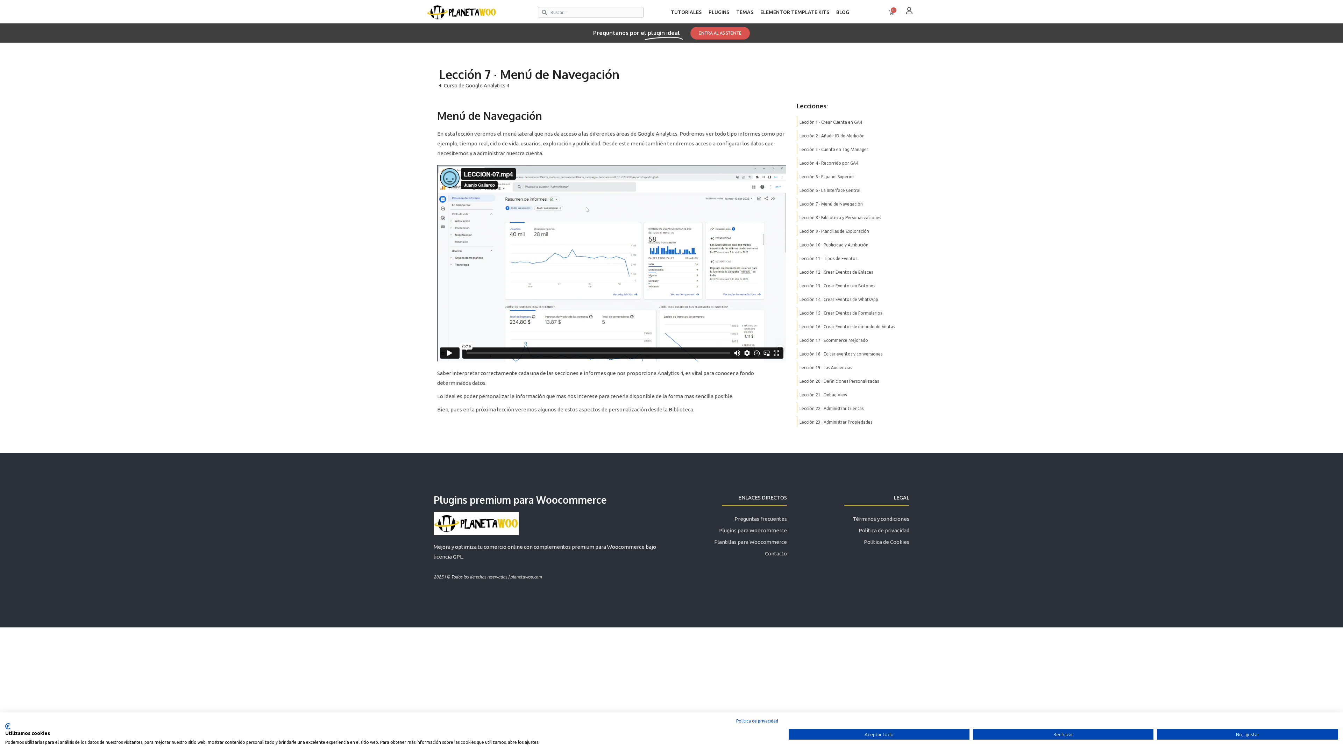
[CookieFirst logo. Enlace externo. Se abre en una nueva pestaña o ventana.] (7, 726)
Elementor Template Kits (794, 12)
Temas (744, 12)
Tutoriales (686, 12)
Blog (842, 12)
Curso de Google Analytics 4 (476, 85)
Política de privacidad (757, 721)
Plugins (719, 12)
